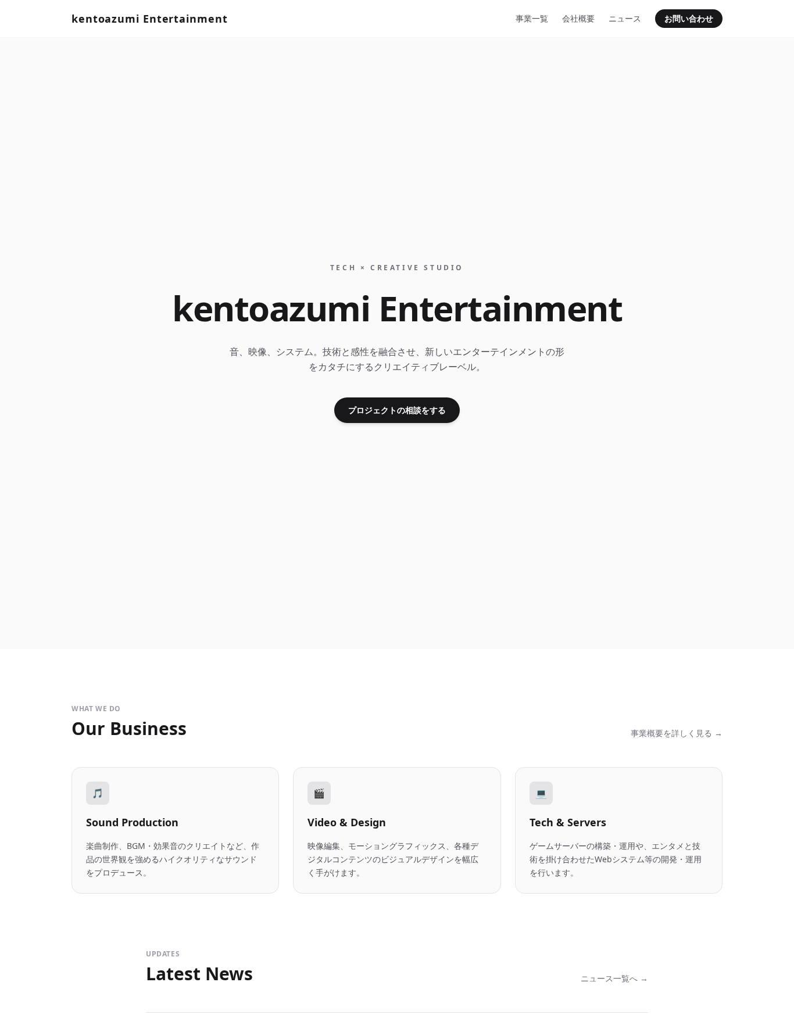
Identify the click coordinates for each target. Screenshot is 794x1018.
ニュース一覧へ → (614, 978)
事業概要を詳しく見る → (677, 733)
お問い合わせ (688, 18)
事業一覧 (532, 18)
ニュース (625, 18)
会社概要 (578, 18)
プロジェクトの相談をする (397, 409)
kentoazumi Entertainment (149, 19)
